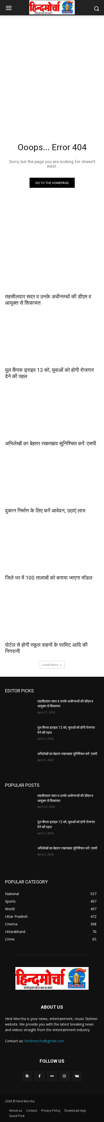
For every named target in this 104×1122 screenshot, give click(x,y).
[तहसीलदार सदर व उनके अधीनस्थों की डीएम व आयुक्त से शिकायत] (52, 266)
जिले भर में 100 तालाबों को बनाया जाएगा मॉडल (48, 578)
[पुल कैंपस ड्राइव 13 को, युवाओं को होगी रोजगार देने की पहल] (52, 340)
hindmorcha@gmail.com (44, 1040)
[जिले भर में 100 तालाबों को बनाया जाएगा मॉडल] (52, 548)
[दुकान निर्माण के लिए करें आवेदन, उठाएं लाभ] (52, 480)
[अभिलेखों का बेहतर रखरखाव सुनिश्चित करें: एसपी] (52, 413)
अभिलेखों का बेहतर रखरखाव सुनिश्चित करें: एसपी (50, 443)
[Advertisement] (52, 73)
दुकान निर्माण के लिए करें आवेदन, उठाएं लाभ (45, 511)
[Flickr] (52, 1076)
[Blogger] (27, 1076)
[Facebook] (39, 1076)
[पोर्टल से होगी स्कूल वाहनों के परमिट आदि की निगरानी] (52, 615)
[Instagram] (64, 1076)
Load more (50, 665)
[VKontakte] (77, 1076)
